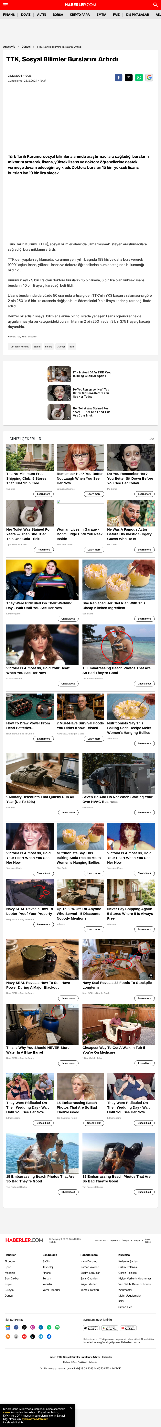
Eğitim (37, 346)
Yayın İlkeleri (148, 1240)
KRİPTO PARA (80, 15)
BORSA (58, 15)
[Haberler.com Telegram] (41, 1336)
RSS (121, 1301)
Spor (8, 1267)
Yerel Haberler (51, 1289)
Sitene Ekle (125, 1307)
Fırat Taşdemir (29, 336)
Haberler (10, 1254)
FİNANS (9, 15)
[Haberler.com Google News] (8, 1327)
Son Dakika (11, 1278)
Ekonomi (10, 1261)
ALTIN (41, 15)
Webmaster (125, 1289)
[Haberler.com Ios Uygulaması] (91, 1328)
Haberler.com (89, 1254)
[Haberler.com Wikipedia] (16, 1336)
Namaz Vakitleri (89, 1267)
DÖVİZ (25, 15)
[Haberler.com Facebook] (16, 1327)
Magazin (10, 1272)
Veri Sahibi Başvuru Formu (134, 1284)
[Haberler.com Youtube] (24, 1336)
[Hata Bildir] (73, 1368)
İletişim (126, 1240)
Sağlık (46, 1261)
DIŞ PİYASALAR (137, 15)
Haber (66, 1362)
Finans (48, 346)
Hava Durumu (88, 1261)
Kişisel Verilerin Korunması (134, 1278)
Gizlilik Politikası (127, 1267)
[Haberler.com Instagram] (32, 1327)
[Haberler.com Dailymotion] (49, 1336)
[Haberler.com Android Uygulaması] (110, 1328)
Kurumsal (124, 1254)
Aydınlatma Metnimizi (35, 1419)
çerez (6, 1412)
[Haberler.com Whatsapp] (49, 1327)
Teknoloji (48, 1267)
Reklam (114, 1240)
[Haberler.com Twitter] (24, 1327)
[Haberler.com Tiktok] (32, 1336)
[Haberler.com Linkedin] (41, 1327)
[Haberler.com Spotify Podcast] (57, 1327)
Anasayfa (9, 46)
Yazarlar (47, 1284)
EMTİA (101, 15)
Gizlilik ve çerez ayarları (53, 1368)
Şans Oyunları (89, 1278)
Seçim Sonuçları (90, 1272)
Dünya (9, 1295)
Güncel (26, 46)
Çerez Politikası (127, 1272)
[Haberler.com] (24, 1240)
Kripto (8, 1284)
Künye (137, 1240)
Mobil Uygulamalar (129, 1295)
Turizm (47, 1278)
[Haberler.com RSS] (8, 1336)
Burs (72, 346)
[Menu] (5, 4)
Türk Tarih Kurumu (19, 346)
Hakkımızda (100, 1240)
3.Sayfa (9, 1289)
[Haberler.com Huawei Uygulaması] (128, 1328)
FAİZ (116, 15)
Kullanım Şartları (128, 1261)
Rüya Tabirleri (88, 1284)
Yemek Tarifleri (89, 1289)
